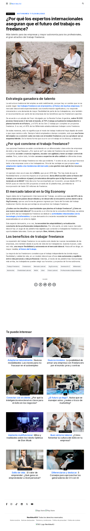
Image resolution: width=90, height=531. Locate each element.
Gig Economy (53, 266)
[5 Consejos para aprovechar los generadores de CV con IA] (65, 460)
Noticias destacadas (28, 520)
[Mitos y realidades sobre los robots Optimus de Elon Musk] (24, 422)
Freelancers (27, 266)
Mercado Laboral (39, 266)
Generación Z (65, 266)
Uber (42, 270)
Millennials (76, 266)
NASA (36, 270)
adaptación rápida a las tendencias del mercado (27, 166)
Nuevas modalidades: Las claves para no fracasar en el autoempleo (25, 363)
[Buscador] (83, 3)
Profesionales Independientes (71, 270)
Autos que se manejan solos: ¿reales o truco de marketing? (65, 400)
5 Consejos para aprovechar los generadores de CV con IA (65, 475)
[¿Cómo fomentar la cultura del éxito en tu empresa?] (65, 422)
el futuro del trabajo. (27, 249)
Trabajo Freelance (13, 266)
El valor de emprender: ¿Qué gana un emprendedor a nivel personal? (24, 475)
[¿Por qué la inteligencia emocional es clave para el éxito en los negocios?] (24, 385)
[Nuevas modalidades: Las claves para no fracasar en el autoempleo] (24, 347)
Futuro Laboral (52, 270)
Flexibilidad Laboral (24, 270)
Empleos (10, 14)
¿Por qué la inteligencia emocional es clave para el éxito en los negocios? (24, 400)
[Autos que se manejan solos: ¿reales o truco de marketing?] (65, 385)
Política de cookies (74, 520)
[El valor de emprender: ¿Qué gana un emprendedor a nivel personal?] (24, 460)
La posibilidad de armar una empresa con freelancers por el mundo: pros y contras (65, 363)
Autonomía (10, 270)
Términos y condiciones (43, 520)
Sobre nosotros (15, 520)
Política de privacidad (60, 520)
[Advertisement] (45, 305)
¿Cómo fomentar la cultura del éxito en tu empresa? (65, 438)
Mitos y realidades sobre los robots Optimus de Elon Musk (24, 438)
